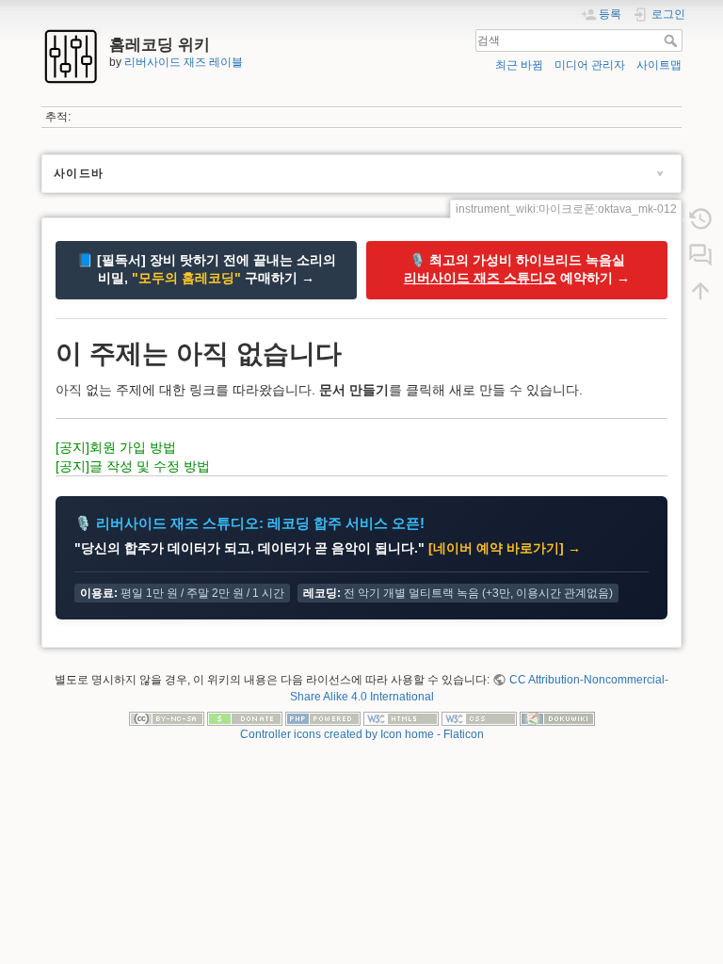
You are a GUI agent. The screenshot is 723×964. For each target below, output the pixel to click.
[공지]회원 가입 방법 (116, 447)
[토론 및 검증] (700, 255)
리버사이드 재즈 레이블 (183, 62)
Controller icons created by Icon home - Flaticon (362, 734)
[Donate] (244, 718)
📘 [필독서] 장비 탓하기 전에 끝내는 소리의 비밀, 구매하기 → (206, 269)
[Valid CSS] (479, 718)
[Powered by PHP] (323, 718)
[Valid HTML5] (401, 718)
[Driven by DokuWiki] (557, 718)
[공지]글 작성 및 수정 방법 (133, 466)
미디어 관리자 (589, 65)
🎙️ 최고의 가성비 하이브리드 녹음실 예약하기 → (517, 269)
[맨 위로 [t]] (700, 291)
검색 (673, 40)
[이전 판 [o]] (700, 219)
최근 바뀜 (519, 65)
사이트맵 (659, 65)
